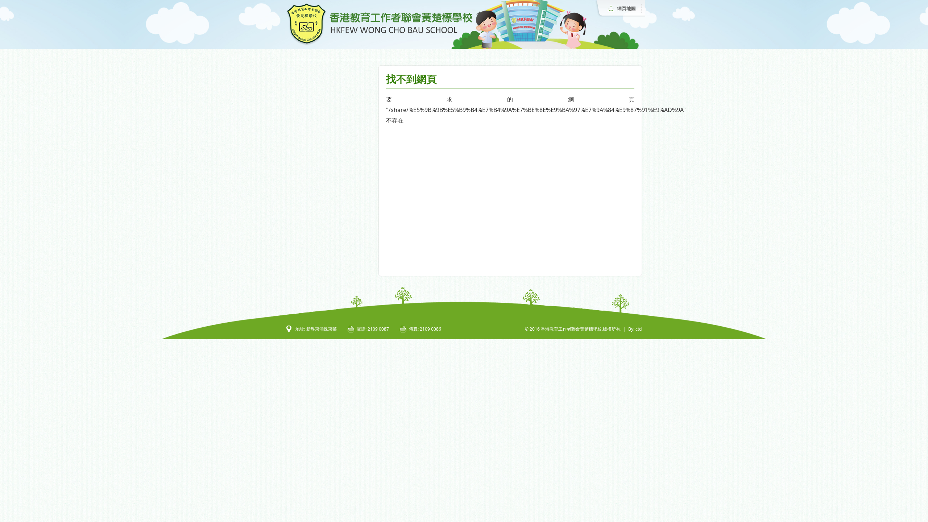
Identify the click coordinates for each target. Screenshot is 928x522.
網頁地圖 (626, 8)
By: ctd (635, 329)
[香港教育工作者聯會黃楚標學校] (379, 44)
